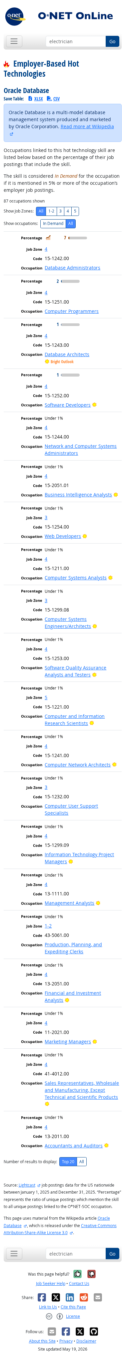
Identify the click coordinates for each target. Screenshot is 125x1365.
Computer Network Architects (78, 764)
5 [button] (46, 697)
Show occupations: (21, 223)
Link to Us (48, 1307)
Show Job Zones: (19, 211)
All (41, 211)
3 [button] (46, 517)
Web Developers (63, 536)
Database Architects (67, 354)
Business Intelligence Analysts (78, 494)
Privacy (66, 1341)
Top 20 (68, 1162)
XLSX (38, 98)
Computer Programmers (72, 311)
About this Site (42, 1341)
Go (112, 41)
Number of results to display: (30, 1162)
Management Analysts (69, 903)
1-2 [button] (48, 925)
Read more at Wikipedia (87, 126)
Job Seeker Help (50, 1283)
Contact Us (79, 1283)
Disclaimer (86, 1341)
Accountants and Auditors (74, 1145)
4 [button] (46, 249)
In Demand (53, 223)
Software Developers (68, 405)
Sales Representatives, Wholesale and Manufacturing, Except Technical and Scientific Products (82, 1090)
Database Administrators (72, 267)
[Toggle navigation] (14, 41)
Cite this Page (73, 1307)
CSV (56, 98)
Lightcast (27, 1185)
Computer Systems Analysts (76, 577)
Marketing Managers (68, 1041)
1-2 (51, 211)
